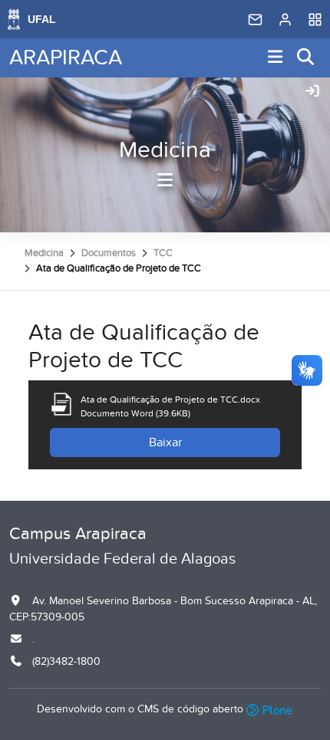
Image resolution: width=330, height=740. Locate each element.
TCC (163, 253)
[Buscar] (306, 57)
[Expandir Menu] (275, 57)
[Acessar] (312, 92)
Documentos (108, 253)
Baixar (165, 442)
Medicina (165, 150)
